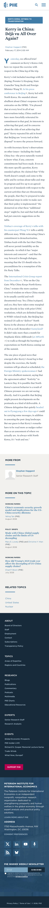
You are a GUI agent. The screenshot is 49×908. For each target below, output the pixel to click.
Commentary (10, 688)
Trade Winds (10, 751)
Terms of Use (25, 903)
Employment (10, 634)
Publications (10, 684)
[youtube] (25, 844)
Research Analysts (13, 724)
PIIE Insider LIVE (12, 743)
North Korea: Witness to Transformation (19, 20)
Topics (9, 656)
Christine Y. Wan (35, 542)
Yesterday (15, 58)
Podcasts (9, 692)
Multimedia (10, 696)
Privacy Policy (12, 903)
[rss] (7, 852)
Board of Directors (13, 625)
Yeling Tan (10, 516)
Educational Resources (15, 705)
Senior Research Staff (14, 720)
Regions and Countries (15, 665)
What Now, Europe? (14, 755)
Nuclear (9, 606)
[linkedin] (16, 844)
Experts (10, 715)
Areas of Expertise (13, 661)
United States (12, 602)
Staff (7, 630)
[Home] (11, 5)
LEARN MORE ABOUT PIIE (16, 817)
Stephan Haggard (13, 47)
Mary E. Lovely (12, 542)
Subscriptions (11, 642)
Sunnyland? (37, 328)
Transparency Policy (14, 646)
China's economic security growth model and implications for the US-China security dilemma (23, 510)
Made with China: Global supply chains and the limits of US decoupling (22, 535)
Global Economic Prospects (17, 739)
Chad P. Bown (11, 570)
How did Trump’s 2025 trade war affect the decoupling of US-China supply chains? (23, 563)
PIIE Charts (10, 701)
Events (9, 734)
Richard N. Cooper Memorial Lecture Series (24, 747)
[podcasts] (34, 844)
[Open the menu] (43, 4)
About (9, 621)
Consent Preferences (16, 834)
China (8, 598)
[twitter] (7, 844)
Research (11, 675)
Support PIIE (14, 767)
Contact (8, 638)
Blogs (7, 680)
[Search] (36, 4)
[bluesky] (16, 852)
